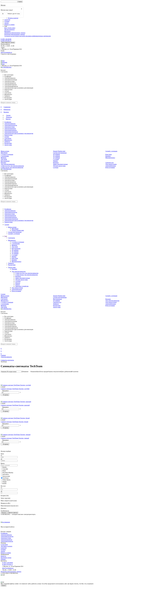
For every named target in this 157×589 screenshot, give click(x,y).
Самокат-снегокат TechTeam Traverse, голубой (15, 389)
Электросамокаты (9, 123)
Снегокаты (7, 138)
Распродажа (8, 143)
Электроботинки (110, 166)
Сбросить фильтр (13, 512)
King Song (108, 154)
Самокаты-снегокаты (7, 360)
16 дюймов (56, 156)
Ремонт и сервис (9, 24)
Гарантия (7, 19)
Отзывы (6, 21)
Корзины (56, 162)
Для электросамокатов (8, 164)
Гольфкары (7, 122)
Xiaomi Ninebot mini (59, 151)
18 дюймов (56, 154)
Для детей (4, 159)
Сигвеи (6, 136)
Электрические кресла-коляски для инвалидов (18, 133)
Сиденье (55, 167)
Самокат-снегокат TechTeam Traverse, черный (15, 438)
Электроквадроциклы (11, 132)
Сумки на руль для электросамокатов (12, 166)
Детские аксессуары (59, 166)
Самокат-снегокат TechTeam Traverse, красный (15, 405)
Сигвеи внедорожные (60, 153)
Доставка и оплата (6, 546)
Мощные (3, 157)
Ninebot (55, 161)
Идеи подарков (110, 167)
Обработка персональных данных (14, 33)
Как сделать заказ (9, 28)
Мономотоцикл (110, 157)
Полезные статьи (6, 557)
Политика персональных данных (14, 34)
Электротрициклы (10, 128)
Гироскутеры (8, 135)
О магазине (4, 544)
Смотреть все (109, 162)
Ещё (5, 236)
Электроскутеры (9, 127)
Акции (6, 23)
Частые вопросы (9, 29)
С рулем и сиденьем (7, 154)
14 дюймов (56, 157)
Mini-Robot (4, 153)
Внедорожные (5, 161)
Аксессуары (8, 145)
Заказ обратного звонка (7, 42)
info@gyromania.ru (6, 52)
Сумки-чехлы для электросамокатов (12, 167)
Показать (3, 512)
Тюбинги (7, 141)
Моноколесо (8, 140)
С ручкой (56, 159)
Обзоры (3, 559)
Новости (3, 556)
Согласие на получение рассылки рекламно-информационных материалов (27, 36)
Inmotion (108, 156)
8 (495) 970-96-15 (6, 40)
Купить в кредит (13, 18)
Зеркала (17, 283)
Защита (17, 284)
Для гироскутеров (111, 164)
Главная (3, 355)
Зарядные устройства (21, 286)
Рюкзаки (3, 162)
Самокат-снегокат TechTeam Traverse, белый (14, 421)
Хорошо (3, 585)
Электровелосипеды (10, 125)
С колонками (5, 156)
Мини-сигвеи (5, 151)
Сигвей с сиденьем (111, 151)
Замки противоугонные (60, 164)
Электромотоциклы (10, 130)
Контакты (7, 31)
